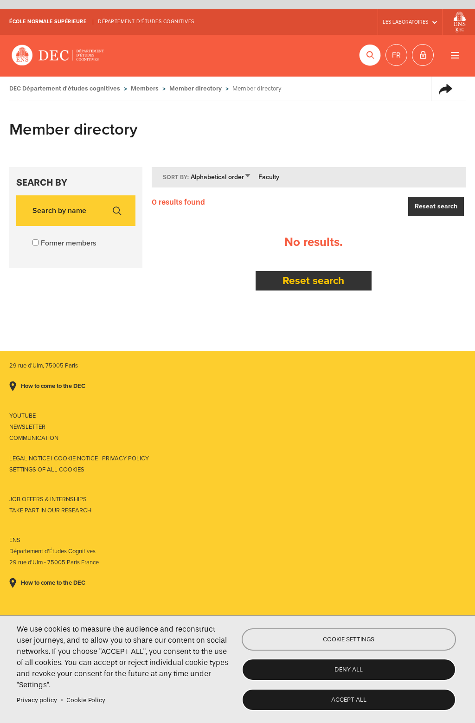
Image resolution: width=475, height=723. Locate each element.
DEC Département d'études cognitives (58, 56)
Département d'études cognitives (146, 22)
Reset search (313, 280)
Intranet (423, 55)
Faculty (268, 177)
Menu (455, 55)
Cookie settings (348, 639)
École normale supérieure (47, 22)
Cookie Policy (85, 700)
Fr (396, 55)
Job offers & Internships (48, 499)
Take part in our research (50, 510)
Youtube (22, 416)
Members (145, 88)
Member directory (195, 88)
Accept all (348, 700)
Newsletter (27, 427)
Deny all (348, 669)
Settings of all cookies (46, 469)
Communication (33, 438)
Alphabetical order (221, 177)
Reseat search (436, 206)
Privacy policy (37, 700)
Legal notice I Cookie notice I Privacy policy (79, 458)
